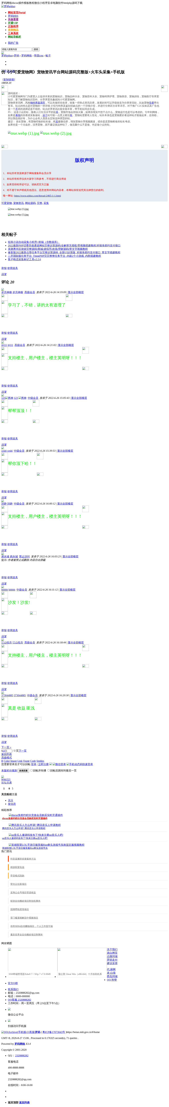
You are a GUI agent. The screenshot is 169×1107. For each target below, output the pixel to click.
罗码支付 (112, 959)
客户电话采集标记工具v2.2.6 (24, 259)
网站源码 (30, 203)
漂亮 (42, 102)
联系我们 (13, 989)
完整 (39, 203)
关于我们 (112, 949)
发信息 (12, 803)
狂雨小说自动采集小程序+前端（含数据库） (34, 242)
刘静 (4, 503)
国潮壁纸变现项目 (19, 909)
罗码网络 (26, 55)
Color (7, 761)
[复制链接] (9, 79)
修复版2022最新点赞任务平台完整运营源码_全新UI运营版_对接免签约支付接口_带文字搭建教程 (64, 252)
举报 (4, 268)
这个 (45, 115)
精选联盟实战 (17, 867)
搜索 (36, 49)
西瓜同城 (112, 976)
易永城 (5, 556)
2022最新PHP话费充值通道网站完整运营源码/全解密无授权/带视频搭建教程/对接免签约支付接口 (64, 245)
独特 (32, 102)
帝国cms (38, 55)
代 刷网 (111, 969)
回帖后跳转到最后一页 (63, 770)
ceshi (4, 450)
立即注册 (43, 764)
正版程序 (13, 26)
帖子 (48, 55)
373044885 (7, 695)
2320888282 (21, 1055)
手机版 (22, 1032)
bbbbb (4, 589)
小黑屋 (30, 1032)
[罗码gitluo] (8, 6)
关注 (10, 800)
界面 (37, 102)
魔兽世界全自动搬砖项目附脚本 (26, 934)
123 (3, 398)
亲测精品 (13, 29)
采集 (46, 203)
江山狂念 (6, 642)
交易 (151, 102)
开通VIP (13, 22)
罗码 (13, 16)
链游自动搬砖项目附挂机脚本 (25, 901)
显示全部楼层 (76, 292)
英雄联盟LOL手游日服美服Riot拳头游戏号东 (25, 848)
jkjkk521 (6, 779)
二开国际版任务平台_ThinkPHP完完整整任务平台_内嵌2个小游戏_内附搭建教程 (54, 255)
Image (13, 761)
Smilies (40, 761)
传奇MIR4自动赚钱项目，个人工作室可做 (31, 926)
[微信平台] (9, 1009)
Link (19, 761)
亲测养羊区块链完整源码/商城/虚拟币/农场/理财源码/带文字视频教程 (48, 249)
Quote (26, 761)
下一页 (23, 750)
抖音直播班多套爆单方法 (23, 859)
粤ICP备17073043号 (53, 1032)
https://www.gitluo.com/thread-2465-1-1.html (37, 195)
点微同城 (112, 956)
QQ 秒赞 (112, 979)
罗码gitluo (7, 55)
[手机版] (9, 1020)
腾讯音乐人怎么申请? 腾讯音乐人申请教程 (23, 828)
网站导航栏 (14, 36)
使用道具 (12, 268)
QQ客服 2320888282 (19, 999)
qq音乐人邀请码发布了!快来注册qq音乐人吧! (25, 838)
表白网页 (112, 952)
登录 (33, 764)
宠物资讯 (18, 203)
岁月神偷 (6, 292)
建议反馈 (112, 963)
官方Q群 (13, 983)
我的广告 (13, 42)
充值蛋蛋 (13, 19)
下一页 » (6, 747)
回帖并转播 (39, 770)
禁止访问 (24, 556)
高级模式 (6, 757)
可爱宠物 (6, 203)
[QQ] (4, 1032)
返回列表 (6, 754)
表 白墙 (111, 972)
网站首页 (16, 12)
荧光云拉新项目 (18, 884)
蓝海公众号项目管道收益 (23, 892)
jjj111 (4, 345)
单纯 (17, 115)
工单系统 (13, 33)
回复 (4, 274)
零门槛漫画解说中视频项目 (24, 918)
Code (33, 761)
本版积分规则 (9, 770)
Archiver (13, 1032)
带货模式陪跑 (17, 875)
